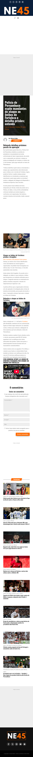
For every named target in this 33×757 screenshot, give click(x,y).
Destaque (17, 496)
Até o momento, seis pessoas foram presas (15, 259)
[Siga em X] (13, 2)
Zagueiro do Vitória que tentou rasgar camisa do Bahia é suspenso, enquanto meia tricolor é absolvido (16, 596)
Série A (17, 593)
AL (6, 520)
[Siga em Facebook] (10, 2)
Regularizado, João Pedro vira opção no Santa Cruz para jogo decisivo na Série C (15, 547)
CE (6, 619)
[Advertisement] (16, 37)
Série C (4, 545)
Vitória (21, 496)
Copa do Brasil (12, 496)
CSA (4, 520)
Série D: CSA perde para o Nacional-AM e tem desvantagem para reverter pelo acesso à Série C (16, 523)
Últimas (7, 129)
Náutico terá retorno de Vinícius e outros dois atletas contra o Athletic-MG (15, 572)
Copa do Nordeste (10, 127)
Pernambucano (6, 669)
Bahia (10, 593)
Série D (8, 520)
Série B (4, 569)
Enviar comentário (22, 434)
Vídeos (4, 671)
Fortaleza (17, 127)
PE (21, 127)
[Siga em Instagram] (16, 2)
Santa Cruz (10, 545)
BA (7, 496)
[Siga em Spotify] (22, 2)
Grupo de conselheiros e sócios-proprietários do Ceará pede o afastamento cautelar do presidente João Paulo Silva (16, 622)
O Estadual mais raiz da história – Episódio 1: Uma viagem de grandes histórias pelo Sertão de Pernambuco (16, 675)
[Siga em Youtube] (19, 2)
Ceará (4, 619)
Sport (24, 127)
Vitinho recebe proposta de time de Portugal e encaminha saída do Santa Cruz (15, 648)
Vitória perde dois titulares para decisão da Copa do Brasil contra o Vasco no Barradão (16, 499)
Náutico (8, 569)
